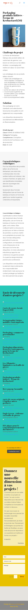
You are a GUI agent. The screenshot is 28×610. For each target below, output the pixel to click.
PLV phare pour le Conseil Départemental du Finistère (13, 427)
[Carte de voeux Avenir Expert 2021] (14, 304)
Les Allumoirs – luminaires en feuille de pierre (13, 365)
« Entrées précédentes (11, 434)
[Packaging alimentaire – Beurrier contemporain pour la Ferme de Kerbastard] (14, 342)
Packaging (6, 336)
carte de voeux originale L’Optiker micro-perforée (14, 401)
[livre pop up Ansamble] (14, 386)
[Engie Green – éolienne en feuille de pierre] (14, 409)
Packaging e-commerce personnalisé (13, 333)
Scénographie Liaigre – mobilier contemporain (13, 321)
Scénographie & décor (10, 324)
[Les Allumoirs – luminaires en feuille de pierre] (14, 359)
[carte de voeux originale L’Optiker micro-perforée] (14, 395)
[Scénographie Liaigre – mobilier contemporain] (14, 316)
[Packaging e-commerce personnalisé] (14, 328)
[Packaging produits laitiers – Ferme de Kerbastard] (14, 373)
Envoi (22, 576)
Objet (5, 369)
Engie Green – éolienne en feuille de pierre (13, 414)
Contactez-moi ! (14, 451)
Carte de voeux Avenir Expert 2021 (13, 309)
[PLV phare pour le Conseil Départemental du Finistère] (14, 421)
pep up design (16, 604)
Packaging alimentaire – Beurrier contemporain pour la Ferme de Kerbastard (14, 350)
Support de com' (8, 312)
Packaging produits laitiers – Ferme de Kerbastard (11, 379)
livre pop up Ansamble (13, 389)
